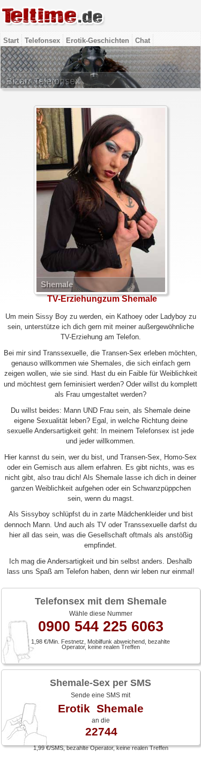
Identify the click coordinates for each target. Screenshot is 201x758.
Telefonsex (42, 41)
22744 (101, 731)
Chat (142, 41)
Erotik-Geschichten (97, 41)
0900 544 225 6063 (100, 626)
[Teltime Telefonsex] (53, 29)
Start (11, 41)
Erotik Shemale (101, 708)
